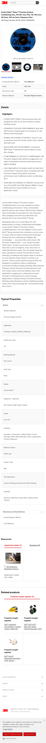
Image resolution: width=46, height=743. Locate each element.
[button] (10, 738)
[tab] (13, 545)
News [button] (5, 684)
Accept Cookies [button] (29, 734)
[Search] (37, 2)
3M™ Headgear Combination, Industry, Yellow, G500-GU (12, 627)
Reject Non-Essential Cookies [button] (12, 734)
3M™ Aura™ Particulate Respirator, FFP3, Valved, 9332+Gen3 (12, 659)
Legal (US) (13, 709)
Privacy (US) (22, 709)
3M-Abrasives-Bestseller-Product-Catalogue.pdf (11, 568)
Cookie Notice (8, 729)
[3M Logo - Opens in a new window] (4, 2)
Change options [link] (7, 77)
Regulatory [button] (9, 690)
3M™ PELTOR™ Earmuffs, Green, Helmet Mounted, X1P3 (33, 627)
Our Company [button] (9, 677)
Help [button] (5, 696)
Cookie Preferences (33, 709)
